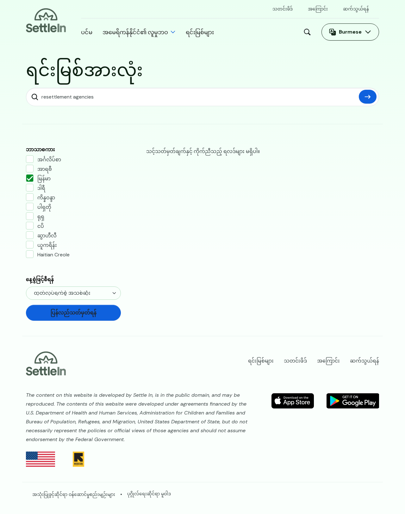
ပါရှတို (44, 207)
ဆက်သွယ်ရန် (356, 9)
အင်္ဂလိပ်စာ (49, 159)
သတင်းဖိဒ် (282, 9)
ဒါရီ (41, 188)
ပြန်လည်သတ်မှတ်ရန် (368, 97)
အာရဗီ (44, 169)
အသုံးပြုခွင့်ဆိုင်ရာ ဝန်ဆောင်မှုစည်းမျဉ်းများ (73, 494)
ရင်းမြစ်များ (200, 32)
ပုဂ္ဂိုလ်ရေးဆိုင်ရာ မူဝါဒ (149, 494)
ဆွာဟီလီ (47, 235)
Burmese (350, 32)
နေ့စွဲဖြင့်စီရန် (40, 279)
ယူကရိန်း (47, 245)
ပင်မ (86, 32)
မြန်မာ (44, 178)
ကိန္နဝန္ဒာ (46, 197)
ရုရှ (40, 216)
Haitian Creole (53, 254)
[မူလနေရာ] (46, 19)
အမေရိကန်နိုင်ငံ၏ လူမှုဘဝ (135, 32)
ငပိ (40, 226)
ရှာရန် (308, 32)
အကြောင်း (318, 9)
